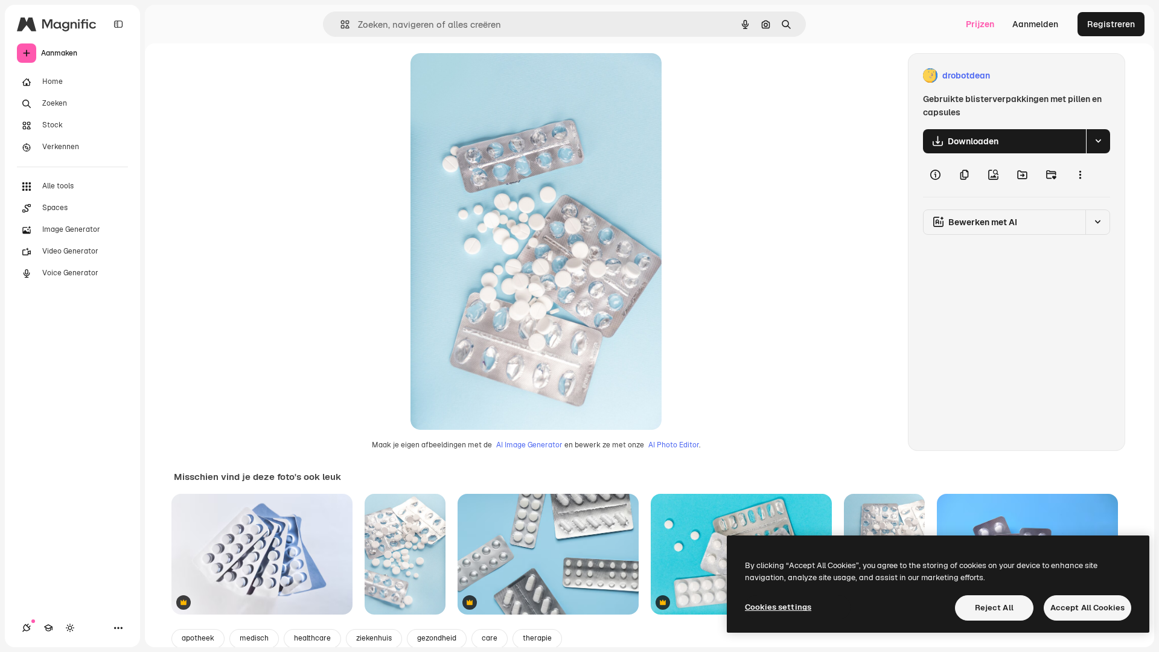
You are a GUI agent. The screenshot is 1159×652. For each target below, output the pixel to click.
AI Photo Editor (673, 445)
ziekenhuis (374, 638)
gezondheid (436, 638)
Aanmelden (1035, 24)
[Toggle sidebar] (118, 24)
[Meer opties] (1080, 175)
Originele (490, 76)
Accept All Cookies (1087, 607)
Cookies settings (778, 607)
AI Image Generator (529, 445)
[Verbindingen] (26, 628)
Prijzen (980, 24)
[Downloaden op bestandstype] (1098, 141)
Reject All (994, 607)
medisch (254, 638)
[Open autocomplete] (340, 24)
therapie (537, 638)
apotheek (198, 638)
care (489, 638)
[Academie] (48, 628)
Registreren (1111, 24)
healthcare (312, 638)
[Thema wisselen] (70, 628)
